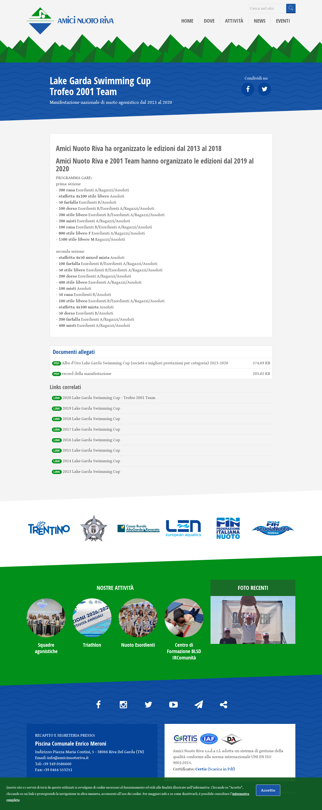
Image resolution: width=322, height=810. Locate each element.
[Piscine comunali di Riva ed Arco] (70, 16)
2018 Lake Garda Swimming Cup (91, 418)
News (259, 20)
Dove (209, 20)
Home (187, 20)
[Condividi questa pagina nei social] (223, 704)
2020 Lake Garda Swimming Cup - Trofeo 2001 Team (109, 398)
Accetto (268, 790)
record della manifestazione (86, 373)
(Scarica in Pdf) (215, 769)
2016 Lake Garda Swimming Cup (91, 440)
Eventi (283, 20)
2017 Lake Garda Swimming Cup (91, 429)
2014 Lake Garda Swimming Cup (91, 461)
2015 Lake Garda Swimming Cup (91, 450)
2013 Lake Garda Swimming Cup (91, 471)
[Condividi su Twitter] (264, 89)
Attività (234, 20)
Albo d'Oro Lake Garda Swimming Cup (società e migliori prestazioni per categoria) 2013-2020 (145, 363)
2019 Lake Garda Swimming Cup (91, 408)
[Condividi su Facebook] (247, 89)
